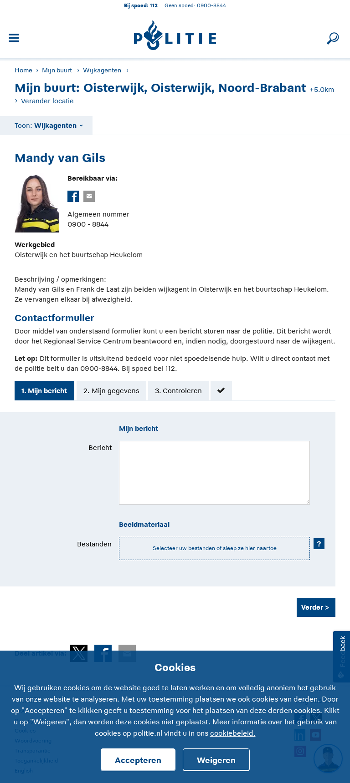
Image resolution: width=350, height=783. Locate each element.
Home (23, 70)
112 (154, 5)
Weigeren (216, 760)
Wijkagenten (102, 70)
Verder (312, 607)
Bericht (100, 447)
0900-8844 (211, 5)
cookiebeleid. (233, 733)
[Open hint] (319, 543)
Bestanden (94, 544)
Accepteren (138, 760)
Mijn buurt (57, 70)
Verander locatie (47, 100)
